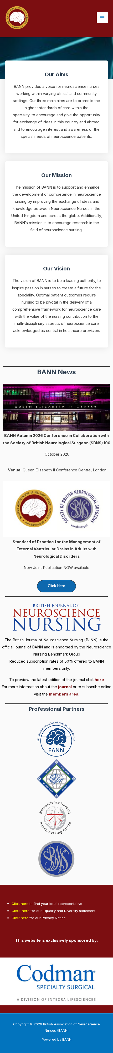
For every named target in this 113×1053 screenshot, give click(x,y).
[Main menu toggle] (102, 17)
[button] (56, 586)
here (99, 679)
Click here (20, 903)
